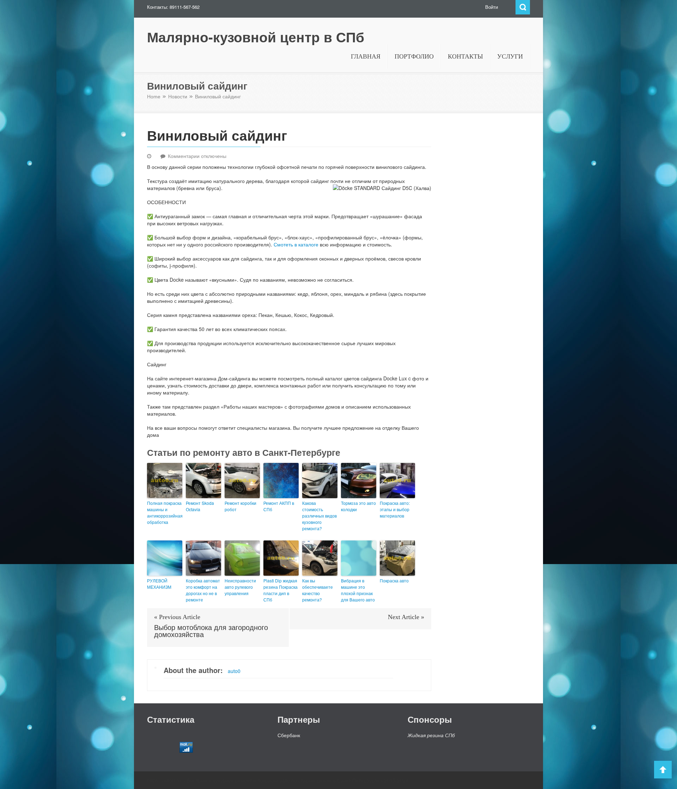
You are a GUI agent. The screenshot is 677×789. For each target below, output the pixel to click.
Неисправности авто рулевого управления (240, 586)
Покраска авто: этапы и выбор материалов (395, 509)
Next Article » (406, 616)
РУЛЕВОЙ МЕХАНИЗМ (159, 583)
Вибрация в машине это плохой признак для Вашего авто (358, 590)
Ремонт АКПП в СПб (278, 506)
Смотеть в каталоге (296, 244)
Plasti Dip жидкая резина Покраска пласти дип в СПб (280, 590)
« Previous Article (177, 616)
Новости (177, 96)
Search (523, 7)
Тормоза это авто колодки (358, 506)
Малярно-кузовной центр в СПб (255, 37)
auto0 (234, 670)
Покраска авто (394, 580)
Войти (491, 7)
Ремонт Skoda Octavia (200, 506)
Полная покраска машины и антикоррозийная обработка (164, 512)
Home (153, 96)
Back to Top (663, 769)
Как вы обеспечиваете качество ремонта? (317, 590)
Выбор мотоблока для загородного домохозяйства (211, 631)
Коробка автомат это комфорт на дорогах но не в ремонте (203, 590)
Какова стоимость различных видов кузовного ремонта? (319, 515)
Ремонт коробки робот (240, 506)
